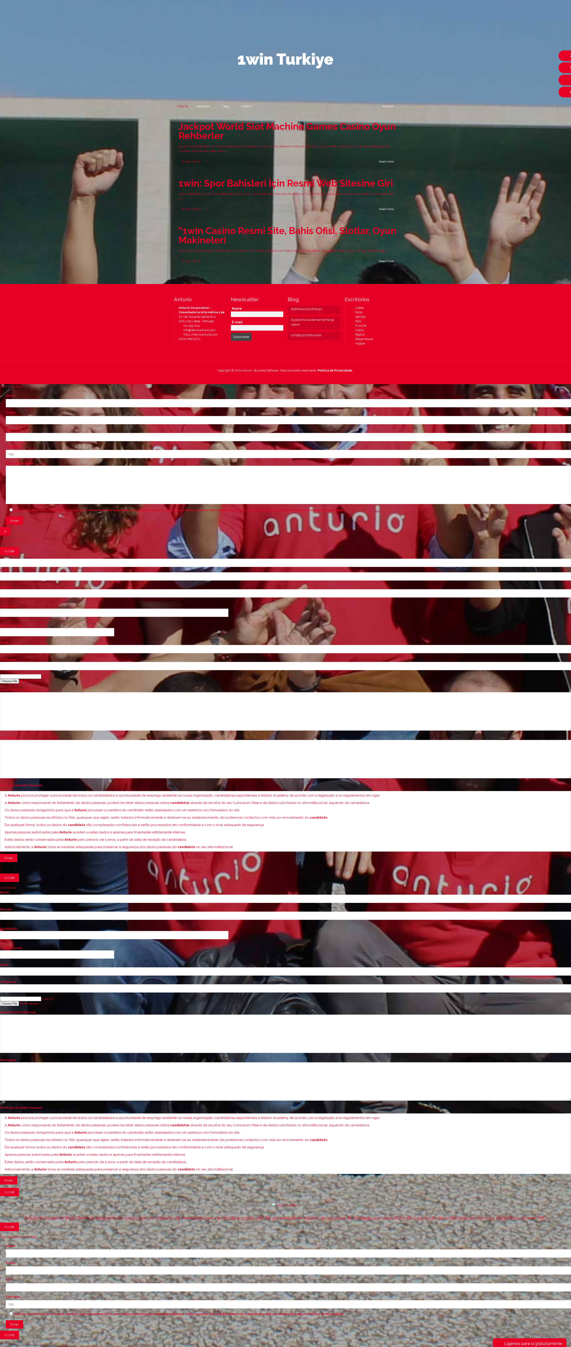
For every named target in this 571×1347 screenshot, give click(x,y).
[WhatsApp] (270, 377)
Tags (226, 106)
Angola (359, 343)
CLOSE (9, 551)
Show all (388, 106)
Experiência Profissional (18, 690)
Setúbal (359, 316)
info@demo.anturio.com (199, 330)
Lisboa (358, 307)
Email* (4, 642)
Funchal (359, 325)
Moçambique (363, 339)
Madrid (359, 334)
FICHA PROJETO (190, 339)
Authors (246, 106)
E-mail (237, 322)
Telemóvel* (8, 659)
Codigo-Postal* (11, 625)
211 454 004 (191, 325)
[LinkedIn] (288, 377)
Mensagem (8, 737)
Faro (357, 321)
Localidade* (9, 606)
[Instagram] (294, 377)
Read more (386, 161)
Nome (237, 308)
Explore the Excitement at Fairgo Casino (312, 322)
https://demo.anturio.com (200, 334)
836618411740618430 (306, 309)
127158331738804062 (306, 335)
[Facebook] (276, 377)
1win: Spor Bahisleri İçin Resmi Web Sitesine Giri (285, 183)
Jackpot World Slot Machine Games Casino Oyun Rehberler (287, 131)
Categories (203, 106)
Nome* (5, 570)
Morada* (6, 587)
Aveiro (358, 330)
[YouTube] (282, 377)
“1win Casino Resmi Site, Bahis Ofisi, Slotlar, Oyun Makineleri (287, 235)
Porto (357, 312)
